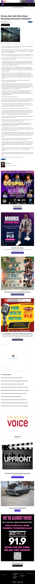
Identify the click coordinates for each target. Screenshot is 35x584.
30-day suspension (9, 74)
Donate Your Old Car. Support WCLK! (17, 508)
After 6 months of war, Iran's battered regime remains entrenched (11, 377)
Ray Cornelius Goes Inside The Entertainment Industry (17, 473)
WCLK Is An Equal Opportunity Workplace (15, 577)
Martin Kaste (6, 21)
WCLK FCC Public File (30, 573)
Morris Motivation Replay (17, 248)
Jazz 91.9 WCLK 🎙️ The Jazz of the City (7, 370)
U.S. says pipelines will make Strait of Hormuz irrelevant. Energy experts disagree (14, 402)
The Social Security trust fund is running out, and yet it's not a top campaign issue (14, 405)
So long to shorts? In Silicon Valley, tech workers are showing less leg (12, 384)
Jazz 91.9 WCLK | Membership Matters (17, 7)
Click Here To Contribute (17, 565)
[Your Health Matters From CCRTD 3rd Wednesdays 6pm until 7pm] (17, 315)
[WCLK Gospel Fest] (17, 187)
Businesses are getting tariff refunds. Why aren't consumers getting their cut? (14, 399)
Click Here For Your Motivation (17, 252)
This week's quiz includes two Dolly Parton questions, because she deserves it (14, 393)
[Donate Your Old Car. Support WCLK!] (17, 493)
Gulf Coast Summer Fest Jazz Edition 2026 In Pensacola (17, 292)
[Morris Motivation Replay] (17, 229)
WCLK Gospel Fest (17, 206)
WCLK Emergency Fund (17, 563)
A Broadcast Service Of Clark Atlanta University (16, 574)
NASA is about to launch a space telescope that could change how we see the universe (15, 390)
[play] (2, 4)
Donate (31, 1)
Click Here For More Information (17, 294)
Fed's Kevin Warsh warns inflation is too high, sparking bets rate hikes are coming (14, 380)
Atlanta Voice (17, 436)
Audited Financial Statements (22, 576)
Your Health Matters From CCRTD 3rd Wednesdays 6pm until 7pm (17, 334)
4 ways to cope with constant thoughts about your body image (11, 396)
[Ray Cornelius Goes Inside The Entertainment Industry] (17, 456)
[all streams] (33, 4)
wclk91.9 (15, 370)
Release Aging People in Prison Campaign (9, 130)
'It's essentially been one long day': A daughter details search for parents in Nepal (14, 387)
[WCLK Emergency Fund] (17, 537)
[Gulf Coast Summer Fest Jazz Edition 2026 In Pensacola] (17, 273)
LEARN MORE (17, 510)
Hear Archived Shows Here (17, 339)
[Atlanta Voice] (17, 422)
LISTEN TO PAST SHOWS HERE (17, 477)
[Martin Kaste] (3, 164)
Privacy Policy (22, 573)
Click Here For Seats (17, 208)
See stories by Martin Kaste (11, 165)
